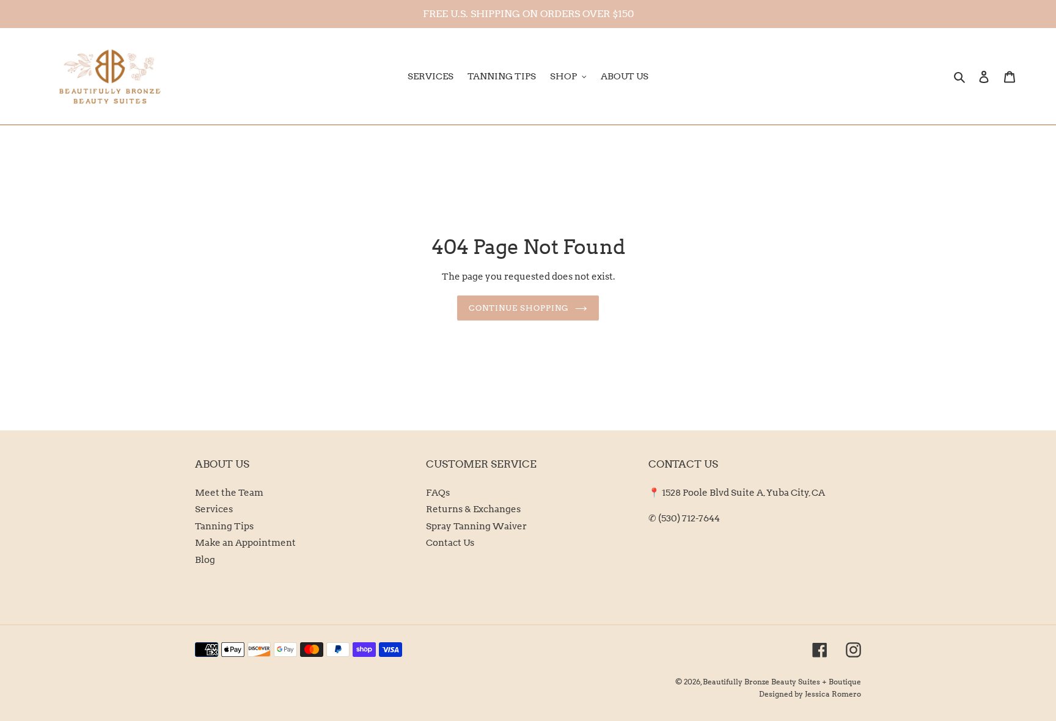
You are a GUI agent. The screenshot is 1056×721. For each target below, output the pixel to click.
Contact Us (450, 542)
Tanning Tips (224, 526)
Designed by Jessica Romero (810, 693)
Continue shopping (519, 308)
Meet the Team (229, 492)
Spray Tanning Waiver (476, 526)
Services (214, 509)
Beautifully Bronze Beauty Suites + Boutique (782, 681)
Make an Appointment (245, 542)
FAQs (438, 492)
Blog (205, 559)
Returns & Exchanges (473, 509)
